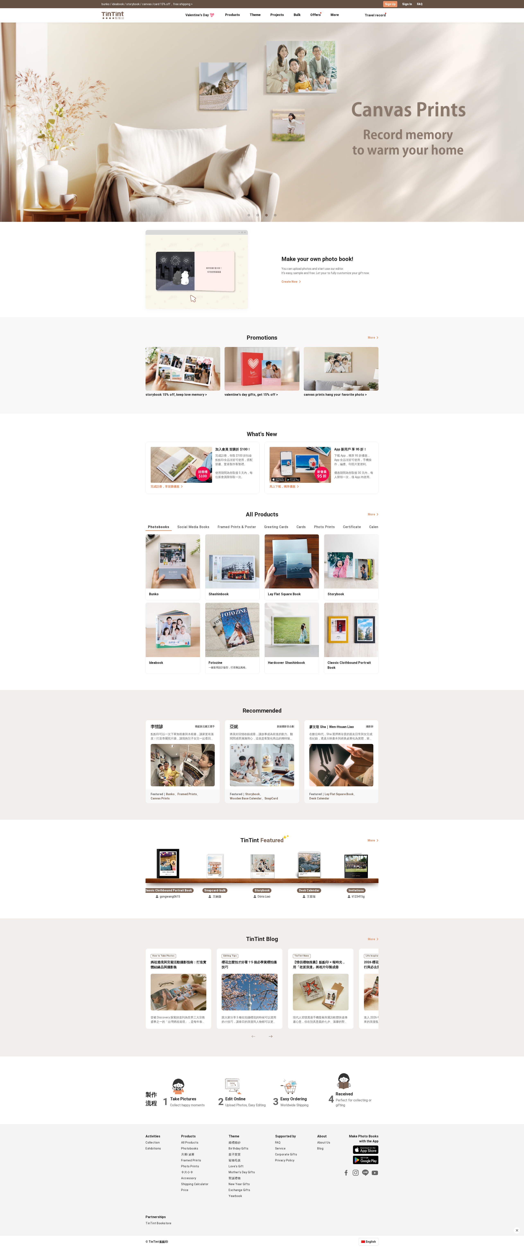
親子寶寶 (235, 1154)
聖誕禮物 (235, 1178)
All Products (189, 1142)
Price (185, 1190)
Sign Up (390, 4)
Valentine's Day (197, 15)
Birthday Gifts (238, 1148)
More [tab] (335, 15)
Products (232, 15)
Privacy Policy (285, 1160)
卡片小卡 (187, 1172)
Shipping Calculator (195, 1184)
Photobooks (189, 1148)
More (371, 337)
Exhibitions (153, 1148)
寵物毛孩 (235, 1160)
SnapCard (271, 798)
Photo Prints (190, 1166)
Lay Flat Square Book (339, 794)
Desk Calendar (319, 798)
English (371, 1241)
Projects (277, 15)
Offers (315, 15)
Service (280, 1148)
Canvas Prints (160, 798)
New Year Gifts (239, 1184)
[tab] (232, 15)
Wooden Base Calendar (246, 798)
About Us (323, 1142)
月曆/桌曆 (187, 1154)
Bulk (297, 15)
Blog (320, 1148)
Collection (153, 1142)
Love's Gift (236, 1166)
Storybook (252, 794)
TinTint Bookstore (159, 1223)
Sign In (407, 4)
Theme (255, 15)
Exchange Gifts (239, 1190)
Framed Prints (187, 794)
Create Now (289, 281)
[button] (167, 864)
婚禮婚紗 (235, 1142)
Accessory (188, 1178)
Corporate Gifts (286, 1154)
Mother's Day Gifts (242, 1172)
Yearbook (235, 1196)
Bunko (170, 794)
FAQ (419, 4)
